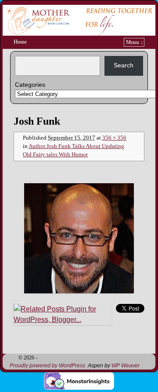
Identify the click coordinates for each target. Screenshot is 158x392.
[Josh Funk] (79, 238)
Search (123, 65)
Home (20, 42)
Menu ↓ (134, 42)
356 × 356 (114, 138)
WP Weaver (125, 365)
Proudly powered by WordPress (47, 365)
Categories (30, 84)
